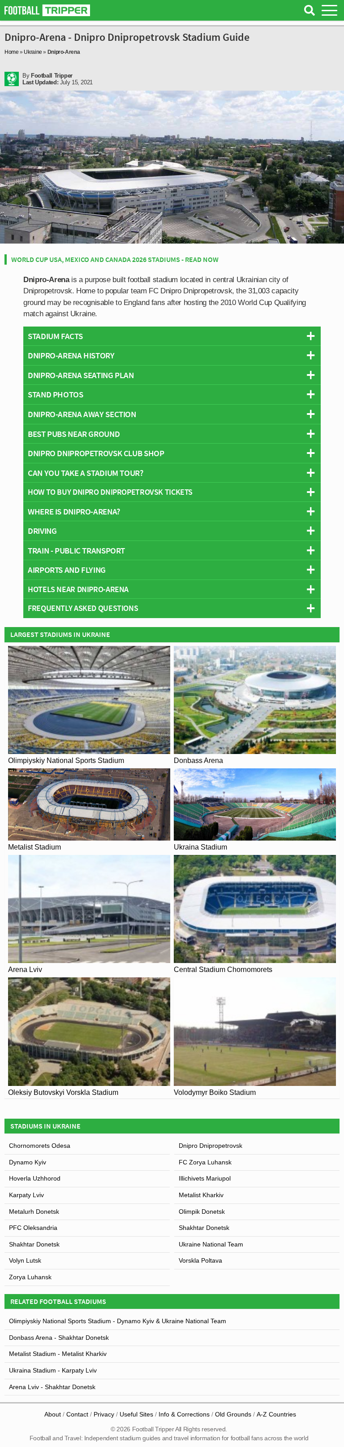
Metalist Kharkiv (201, 1195)
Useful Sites (136, 1414)
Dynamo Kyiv (27, 1162)
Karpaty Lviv (26, 1195)
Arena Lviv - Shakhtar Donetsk (52, 1386)
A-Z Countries (276, 1414)
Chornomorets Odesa (39, 1145)
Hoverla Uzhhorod (34, 1178)
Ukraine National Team (211, 1244)
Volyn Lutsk (25, 1260)
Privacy (104, 1414)
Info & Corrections (184, 1414)
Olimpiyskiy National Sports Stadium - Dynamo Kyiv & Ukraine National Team (117, 1321)
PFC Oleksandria (33, 1227)
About (52, 1414)
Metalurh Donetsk (34, 1211)
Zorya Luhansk (30, 1277)
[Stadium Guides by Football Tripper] (47, 10)
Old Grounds (233, 1414)
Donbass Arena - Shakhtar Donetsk (59, 1337)
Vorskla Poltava (200, 1260)
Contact (77, 1414)
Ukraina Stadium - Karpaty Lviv (53, 1370)
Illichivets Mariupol (205, 1178)
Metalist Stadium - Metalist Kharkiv (58, 1353)
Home (11, 52)
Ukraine (33, 52)
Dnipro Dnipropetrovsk (210, 1145)
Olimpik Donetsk (202, 1211)
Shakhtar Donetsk (204, 1227)
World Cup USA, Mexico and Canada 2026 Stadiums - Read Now (115, 259)
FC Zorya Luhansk (205, 1162)
